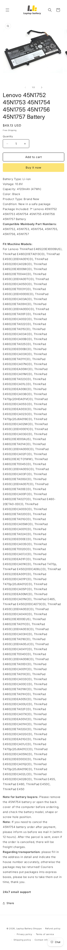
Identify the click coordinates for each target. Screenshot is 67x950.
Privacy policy (24, 934)
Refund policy (52, 928)
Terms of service (45, 934)
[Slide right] (42, 87)
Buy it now (33, 167)
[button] (7, 10)
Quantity (8, 136)
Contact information (46, 940)
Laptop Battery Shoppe (29, 928)
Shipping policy (22, 940)
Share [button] (10, 903)
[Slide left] (25, 87)
